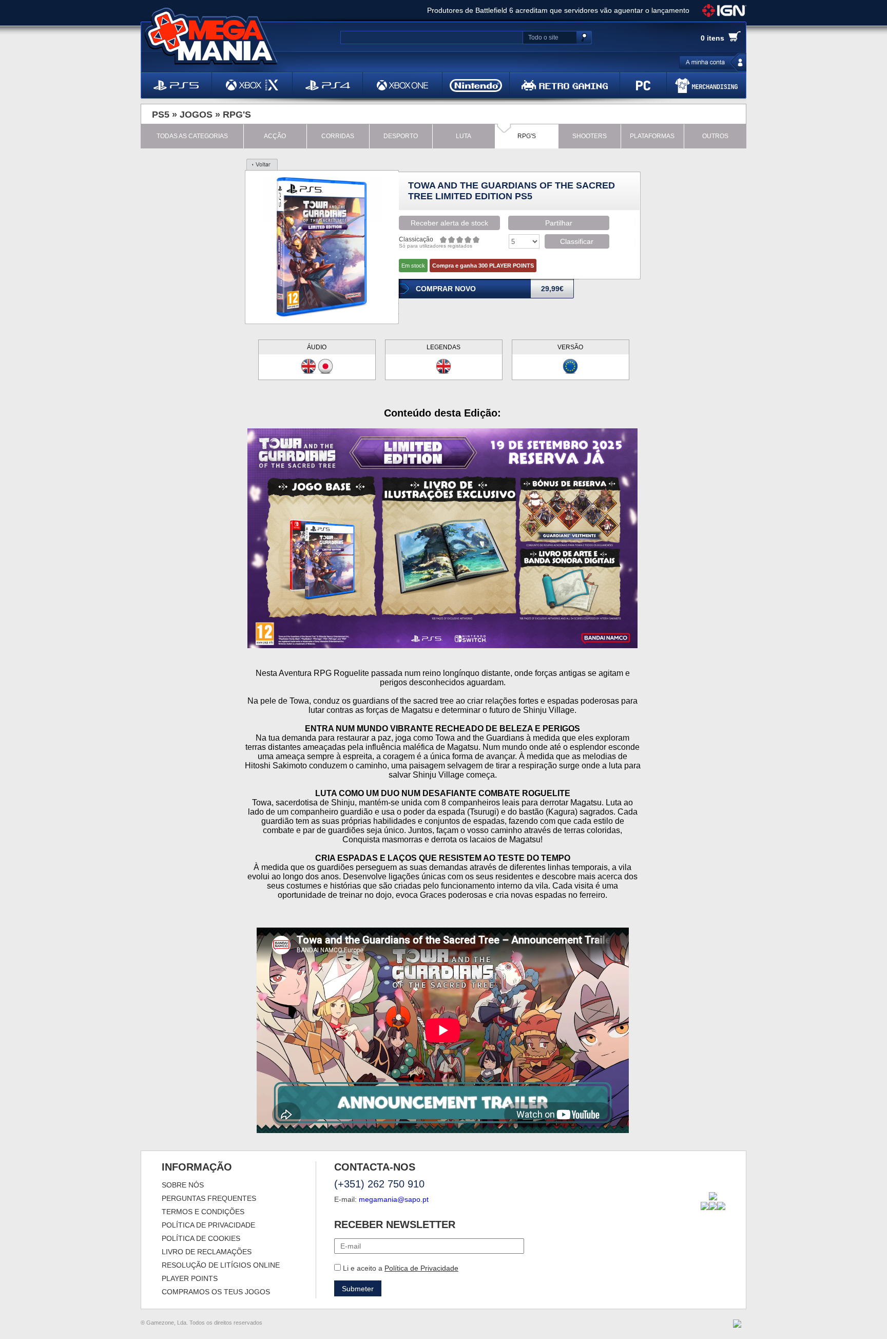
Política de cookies (201, 1238)
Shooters (589, 136)
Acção (275, 136)
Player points (190, 1278)
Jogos (196, 114)
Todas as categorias (192, 136)
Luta (463, 136)
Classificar (576, 241)
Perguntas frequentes (209, 1198)
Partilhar (558, 223)
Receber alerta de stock (449, 223)
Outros (715, 136)
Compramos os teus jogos (216, 1292)
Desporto (400, 136)
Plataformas (652, 136)
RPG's (237, 114)
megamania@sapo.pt (394, 1199)
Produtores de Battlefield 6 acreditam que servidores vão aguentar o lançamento (558, 10)
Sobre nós (183, 1185)
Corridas (337, 136)
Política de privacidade (208, 1225)
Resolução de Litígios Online (221, 1265)
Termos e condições (203, 1212)
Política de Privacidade (421, 1268)
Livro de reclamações (207, 1252)
